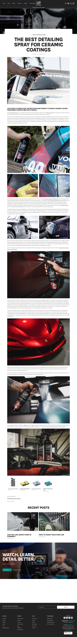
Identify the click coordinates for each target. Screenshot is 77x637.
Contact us (19, 627)
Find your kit (34, 618)
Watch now (6, 569)
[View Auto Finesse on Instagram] (67, 618)
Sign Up (66, 607)
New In (33, 622)
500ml (25, 425)
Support (19, 616)
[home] (38, 3)
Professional (50, 616)
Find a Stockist (20, 624)
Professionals (50, 618)
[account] (71, 3)
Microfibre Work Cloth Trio (47, 489)
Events (4, 624)
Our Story (4, 618)
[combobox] (57, 3)
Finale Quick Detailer (64, 205)
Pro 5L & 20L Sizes (50, 624)
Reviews (33, 627)
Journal (4, 622)
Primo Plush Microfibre (24, 488)
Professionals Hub (50, 622)
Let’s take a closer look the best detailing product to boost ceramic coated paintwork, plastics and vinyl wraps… (37, 109)
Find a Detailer (20, 629)
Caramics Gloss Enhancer (12, 112)
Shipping (19, 620)
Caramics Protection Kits (55, 200)
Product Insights (11, 501)
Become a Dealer (6, 627)
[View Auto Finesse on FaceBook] (65, 618)
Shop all (33, 620)
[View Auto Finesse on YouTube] (72, 618)
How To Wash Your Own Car (51, 535)
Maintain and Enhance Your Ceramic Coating (55, 426)
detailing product (49, 112)
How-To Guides (20, 618)
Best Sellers (34, 624)
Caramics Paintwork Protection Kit (51, 198)
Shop (33, 616)
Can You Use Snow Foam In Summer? (19, 535)
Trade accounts (50, 620)
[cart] (73, 3)
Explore (4, 616)
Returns (19, 622)
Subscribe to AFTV (17, 569)
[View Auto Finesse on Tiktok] (69, 618)
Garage (4, 620)
